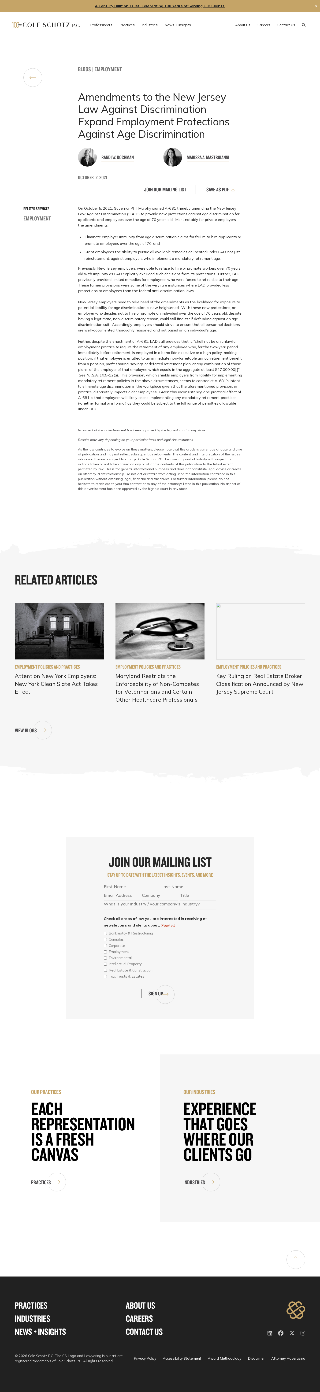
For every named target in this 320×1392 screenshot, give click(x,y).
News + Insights (40, 1332)
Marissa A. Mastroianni (208, 157)
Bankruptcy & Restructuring (131, 933)
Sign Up (156, 993)
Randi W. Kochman (117, 157)
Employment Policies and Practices (47, 666)
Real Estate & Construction (131, 970)
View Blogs (26, 730)
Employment (108, 69)
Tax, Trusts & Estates (126, 976)
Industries (194, 1182)
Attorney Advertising (288, 1358)
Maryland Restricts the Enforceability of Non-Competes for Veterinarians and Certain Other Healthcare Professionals (157, 687)
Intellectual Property (125, 964)
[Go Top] (296, 1259)
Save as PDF (217, 189)
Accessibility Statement (182, 1358)
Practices (41, 1182)
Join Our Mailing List (165, 189)
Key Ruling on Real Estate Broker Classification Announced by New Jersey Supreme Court (259, 683)
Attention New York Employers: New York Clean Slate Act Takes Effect (56, 683)
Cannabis (116, 939)
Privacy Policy (145, 1358)
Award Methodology (224, 1358)
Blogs (84, 69)
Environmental (120, 958)
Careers (139, 1318)
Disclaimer (256, 1358)
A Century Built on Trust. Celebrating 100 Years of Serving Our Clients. (160, 6)
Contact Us (144, 1332)
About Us (140, 1305)
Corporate (117, 945)
